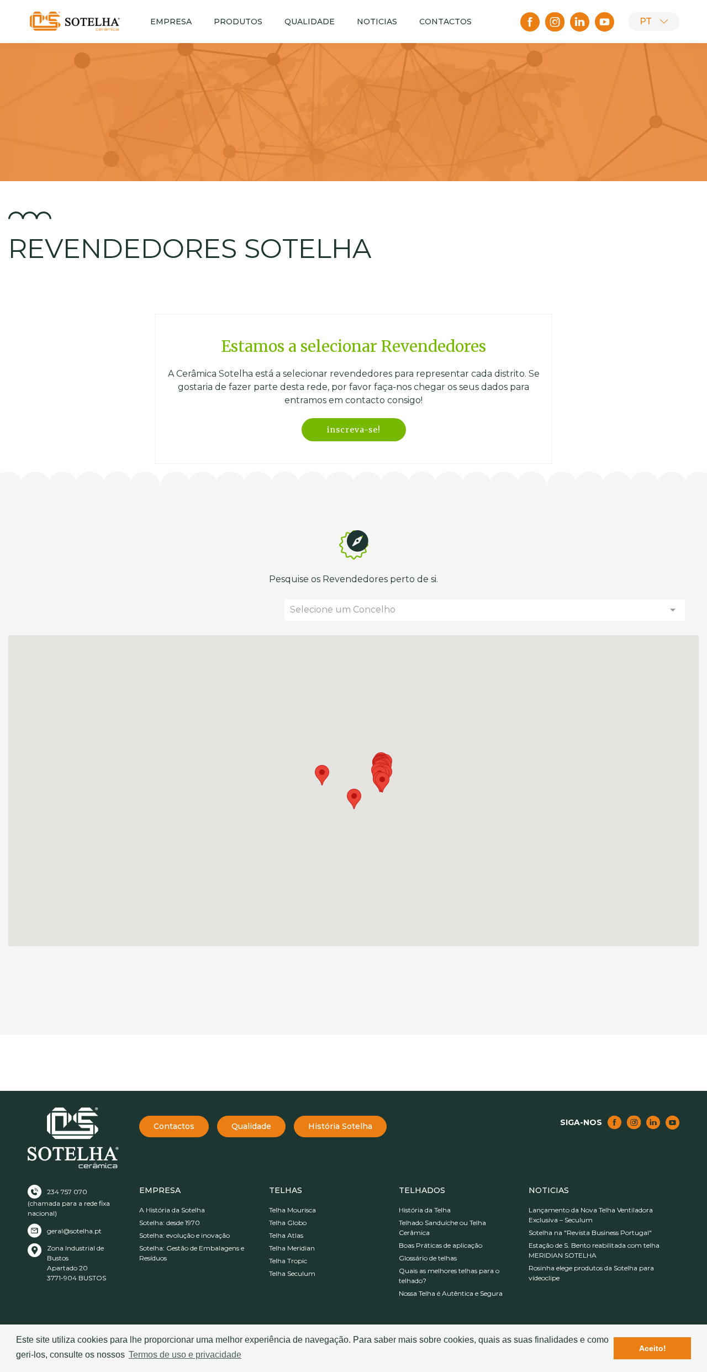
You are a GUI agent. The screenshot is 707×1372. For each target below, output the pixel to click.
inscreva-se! (354, 430)
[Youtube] (604, 21)
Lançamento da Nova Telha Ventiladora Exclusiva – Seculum (591, 1215)
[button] (354, 799)
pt (646, 21)
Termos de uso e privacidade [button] (185, 1354)
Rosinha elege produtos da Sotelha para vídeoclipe (591, 1273)
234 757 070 (67, 1192)
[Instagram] (554, 21)
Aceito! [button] (652, 1348)
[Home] (75, 21)
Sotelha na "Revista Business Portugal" (590, 1232)
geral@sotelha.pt (74, 1231)
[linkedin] (579, 21)
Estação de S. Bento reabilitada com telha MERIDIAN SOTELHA (594, 1250)
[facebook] (530, 21)
